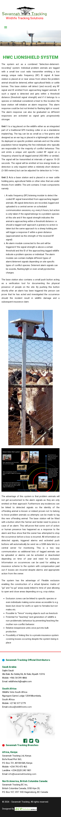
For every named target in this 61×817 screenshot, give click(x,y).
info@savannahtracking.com (22, 774)
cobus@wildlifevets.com (20, 707)
